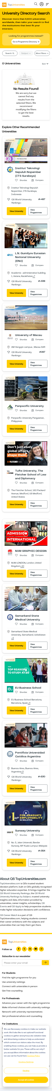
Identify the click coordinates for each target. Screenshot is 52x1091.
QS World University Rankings (15, 893)
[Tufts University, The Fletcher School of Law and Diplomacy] (10, 472)
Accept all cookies (26, 1080)
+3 (29, 703)
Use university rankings (13, 982)
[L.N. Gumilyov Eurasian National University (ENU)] (10, 254)
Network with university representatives (22, 1011)
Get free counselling (12, 990)
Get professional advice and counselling (22, 1016)
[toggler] (47, 3)
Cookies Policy (33, 1056)
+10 (22, 566)
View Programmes (36, 211)
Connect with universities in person (19, 986)
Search (8, 53)
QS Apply (16, 906)
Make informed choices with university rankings (26, 1007)
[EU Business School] (10, 689)
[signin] (41, 3)
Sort (44, 64)
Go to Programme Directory (25, 41)
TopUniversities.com (10, 883)
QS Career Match (8, 915)
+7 (34, 276)
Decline (26, 1071)
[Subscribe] (45, 962)
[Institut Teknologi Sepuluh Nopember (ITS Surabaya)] (10, 169)
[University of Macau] (10, 336)
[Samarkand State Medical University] (10, 617)
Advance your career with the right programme (26, 1003)
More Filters (41, 53)
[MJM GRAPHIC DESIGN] (10, 552)
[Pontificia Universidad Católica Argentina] (10, 754)
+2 (12, 638)
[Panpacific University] (10, 407)
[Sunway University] (10, 832)
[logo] (13, 3)
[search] (35, 4)
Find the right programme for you (19, 977)
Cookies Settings (26, 1062)
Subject (25, 53)
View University (16, 211)
